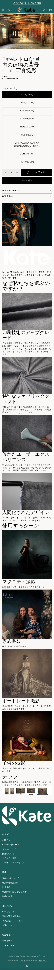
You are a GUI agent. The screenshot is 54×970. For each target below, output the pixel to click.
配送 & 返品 (7, 196)
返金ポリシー (13, 961)
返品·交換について (10, 878)
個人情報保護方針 (10, 882)
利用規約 (6, 887)
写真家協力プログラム (12, 920)
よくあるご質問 (9, 858)
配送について (8, 853)
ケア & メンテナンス (11, 190)
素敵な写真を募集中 (11, 916)
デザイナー (7, 940)
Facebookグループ (10, 844)
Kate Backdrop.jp (22, 956)
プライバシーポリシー (28, 961)
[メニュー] (3, 10)
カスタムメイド (9, 945)
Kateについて (8, 911)
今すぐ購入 (27, 180)
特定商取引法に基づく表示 (14, 891)
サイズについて (9, 849)
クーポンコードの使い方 (13, 862)
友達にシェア (8, 925)
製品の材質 (7, 896)
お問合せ (6, 840)
